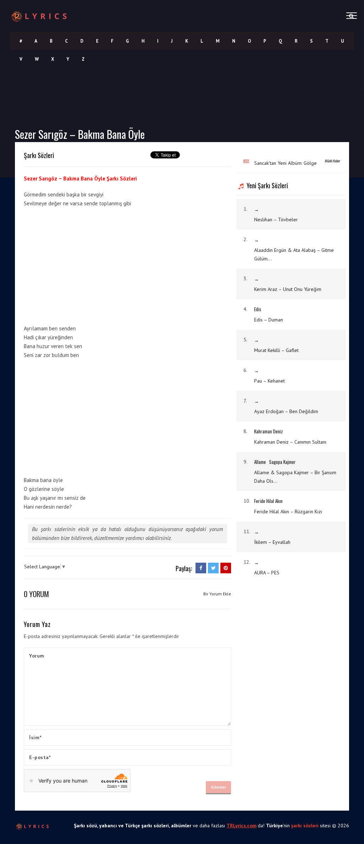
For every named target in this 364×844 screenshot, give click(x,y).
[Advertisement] (83, 264)
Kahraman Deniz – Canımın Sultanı (290, 442)
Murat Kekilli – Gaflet (276, 350)
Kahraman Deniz (268, 431)
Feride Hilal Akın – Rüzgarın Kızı (288, 511)
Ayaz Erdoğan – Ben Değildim (286, 411)
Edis (257, 309)
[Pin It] (225, 568)
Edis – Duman (268, 319)
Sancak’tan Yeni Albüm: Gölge (285, 163)
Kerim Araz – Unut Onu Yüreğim (287, 289)
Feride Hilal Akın (268, 500)
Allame (260, 461)
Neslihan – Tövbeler (276, 219)
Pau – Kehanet (269, 381)
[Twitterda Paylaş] (213, 568)
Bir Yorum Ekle (217, 593)
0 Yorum (36, 593)
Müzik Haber (332, 160)
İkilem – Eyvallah (272, 542)
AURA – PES (266, 572)
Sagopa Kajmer (282, 461)
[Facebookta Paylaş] (201, 568)
